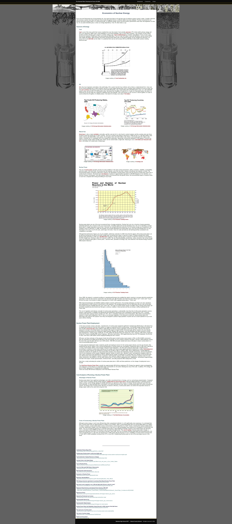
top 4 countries (85, 89)
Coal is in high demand (120, 34)
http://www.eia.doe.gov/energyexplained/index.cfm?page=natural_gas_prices (96, 493)
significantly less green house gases (116, 381)
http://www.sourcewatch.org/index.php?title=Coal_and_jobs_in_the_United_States (97, 461)
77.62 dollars (127, 94)
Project (154, 1)
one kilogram (104, 174)
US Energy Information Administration (101, 126)
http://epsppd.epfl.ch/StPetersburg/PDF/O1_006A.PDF (90, 451)
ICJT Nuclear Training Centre (121, 219)
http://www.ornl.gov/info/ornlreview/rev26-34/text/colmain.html (92, 458)
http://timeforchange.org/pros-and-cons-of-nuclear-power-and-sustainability (95, 511)
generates (128, 32)
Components (147, 1)
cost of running (127, 430)
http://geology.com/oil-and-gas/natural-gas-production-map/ (91, 497)
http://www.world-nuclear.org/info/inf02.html (87, 475)
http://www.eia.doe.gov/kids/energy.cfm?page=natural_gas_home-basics (95, 500)
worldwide (96, 134)
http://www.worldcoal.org (83, 518)
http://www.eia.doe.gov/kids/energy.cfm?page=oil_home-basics (92, 504)
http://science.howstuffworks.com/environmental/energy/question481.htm (95, 485)
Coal (80, 32)
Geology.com (139, 161)
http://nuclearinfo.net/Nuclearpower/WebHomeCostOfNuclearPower (93, 465)
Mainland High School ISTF (122, 521)
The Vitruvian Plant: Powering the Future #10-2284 (88, 1)
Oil (79, 87)
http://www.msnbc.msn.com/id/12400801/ (87, 468)
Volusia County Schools (136, 521)
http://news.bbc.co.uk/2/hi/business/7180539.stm (89, 514)
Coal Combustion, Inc (120, 78)
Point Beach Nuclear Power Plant (90, 365)
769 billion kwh (103, 236)
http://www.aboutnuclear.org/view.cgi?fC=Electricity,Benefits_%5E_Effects (95, 478)
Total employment (148, 349)
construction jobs (90, 328)
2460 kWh (90, 39)
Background (140, 1)
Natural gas (82, 134)
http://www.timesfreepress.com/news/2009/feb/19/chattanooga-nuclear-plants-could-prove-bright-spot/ (102, 454)
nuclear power (88, 169)
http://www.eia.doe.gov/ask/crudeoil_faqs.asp (88, 471)
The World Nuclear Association (121, 415)
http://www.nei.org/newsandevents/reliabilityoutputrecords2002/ (92, 507)
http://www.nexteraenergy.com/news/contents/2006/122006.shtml (93, 482)
